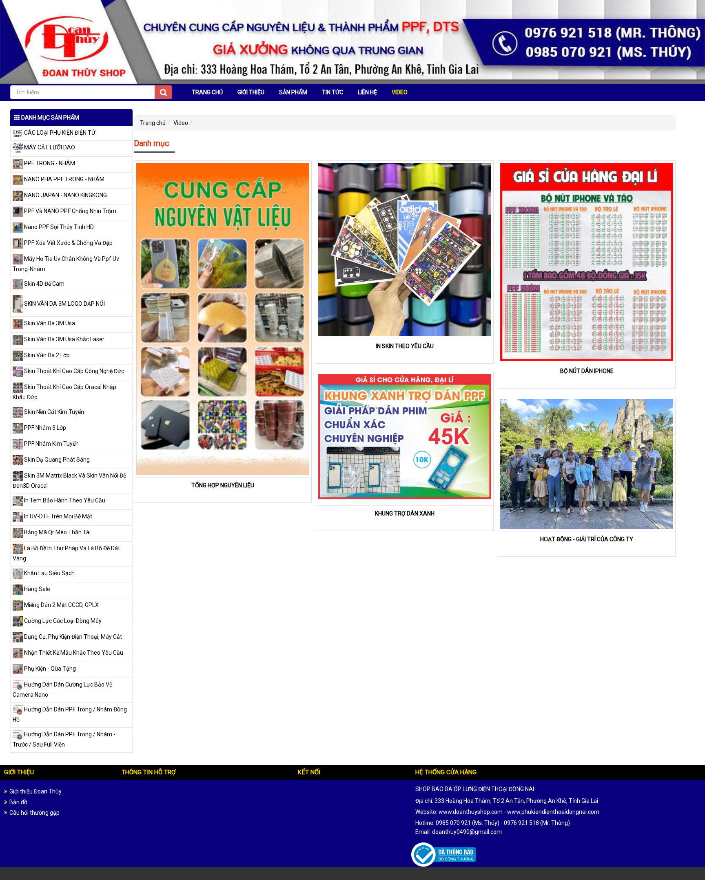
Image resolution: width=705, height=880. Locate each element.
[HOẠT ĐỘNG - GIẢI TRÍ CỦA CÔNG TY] (586, 463)
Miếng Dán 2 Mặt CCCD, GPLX (61, 605)
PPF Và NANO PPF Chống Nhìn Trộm (69, 211)
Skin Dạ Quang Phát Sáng (56, 459)
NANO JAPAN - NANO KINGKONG (65, 195)
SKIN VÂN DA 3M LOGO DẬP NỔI (64, 303)
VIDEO (400, 92)
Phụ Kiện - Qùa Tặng (49, 668)
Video (180, 123)
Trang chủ (153, 123)
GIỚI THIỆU (250, 92)
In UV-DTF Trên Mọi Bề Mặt (57, 516)
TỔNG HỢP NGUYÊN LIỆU (222, 485)
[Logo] (352, 41)
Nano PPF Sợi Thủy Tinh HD (58, 227)
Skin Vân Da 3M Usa (49, 323)
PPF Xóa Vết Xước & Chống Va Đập (68, 243)
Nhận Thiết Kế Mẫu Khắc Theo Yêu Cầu (73, 652)
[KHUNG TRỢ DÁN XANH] (404, 438)
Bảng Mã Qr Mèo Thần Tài (57, 532)
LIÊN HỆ (367, 92)
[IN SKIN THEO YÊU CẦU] (404, 249)
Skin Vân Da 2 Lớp (46, 355)
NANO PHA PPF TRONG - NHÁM (63, 179)
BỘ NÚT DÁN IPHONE (587, 371)
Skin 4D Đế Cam (43, 283)
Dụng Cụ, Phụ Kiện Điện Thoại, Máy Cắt (72, 636)
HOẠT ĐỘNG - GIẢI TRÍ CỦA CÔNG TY (586, 539)
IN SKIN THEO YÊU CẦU (405, 346)
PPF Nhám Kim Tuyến (51, 443)
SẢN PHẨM (293, 92)
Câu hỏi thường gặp (34, 812)
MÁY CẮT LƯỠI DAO (49, 147)
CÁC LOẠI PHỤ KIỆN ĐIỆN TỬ (59, 132)
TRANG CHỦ (207, 92)
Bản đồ (18, 802)
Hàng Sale (36, 589)
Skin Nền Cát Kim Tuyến (53, 412)
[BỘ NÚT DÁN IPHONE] (586, 261)
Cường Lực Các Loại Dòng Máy (62, 621)
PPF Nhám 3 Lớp (44, 427)
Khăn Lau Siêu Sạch (49, 573)
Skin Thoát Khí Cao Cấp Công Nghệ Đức (73, 371)
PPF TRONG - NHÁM (49, 163)
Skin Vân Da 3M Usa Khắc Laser (63, 339)
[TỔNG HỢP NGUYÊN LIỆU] (222, 318)
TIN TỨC (332, 92)
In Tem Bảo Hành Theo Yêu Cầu (64, 500)
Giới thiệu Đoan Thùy (35, 791)
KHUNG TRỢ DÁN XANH (405, 513)
